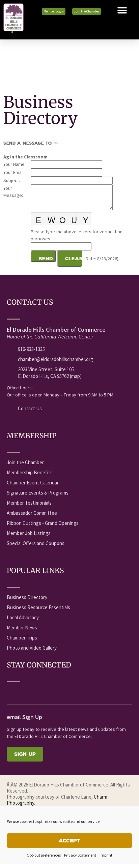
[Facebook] (10, 692)
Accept (69, 840)
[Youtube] (23, 692)
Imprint (106, 855)
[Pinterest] (73, 692)
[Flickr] (48, 692)
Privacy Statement (80, 855)
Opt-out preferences (44, 855)
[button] (122, 10)
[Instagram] (60, 692)
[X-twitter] (35, 692)
